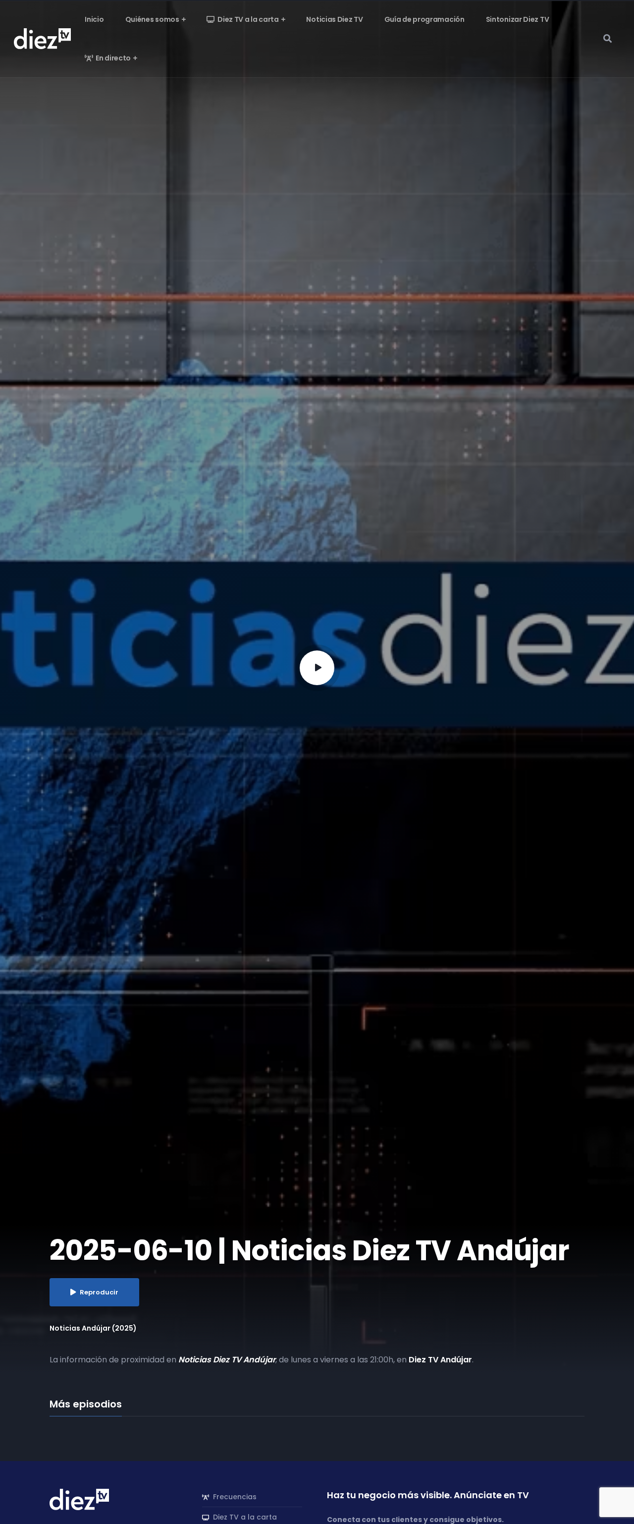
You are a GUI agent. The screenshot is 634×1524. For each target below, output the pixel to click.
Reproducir (99, 1292)
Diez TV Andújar (440, 1359)
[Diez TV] (42, 38)
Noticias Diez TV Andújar (226, 1359)
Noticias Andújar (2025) (93, 1328)
